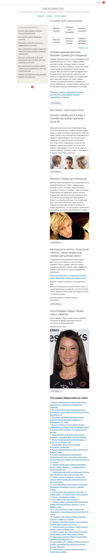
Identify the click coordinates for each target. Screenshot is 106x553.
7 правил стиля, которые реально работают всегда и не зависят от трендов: (68, 518)
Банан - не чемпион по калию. (64, 497)
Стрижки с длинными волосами (82, 40)
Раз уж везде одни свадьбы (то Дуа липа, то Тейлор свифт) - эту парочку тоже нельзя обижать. (69, 493)
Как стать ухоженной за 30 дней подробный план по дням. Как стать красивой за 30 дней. (32, 60)
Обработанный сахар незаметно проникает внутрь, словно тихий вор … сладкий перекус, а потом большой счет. (68, 467)
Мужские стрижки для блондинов (68, 178)
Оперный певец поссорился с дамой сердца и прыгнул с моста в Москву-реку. (69, 528)
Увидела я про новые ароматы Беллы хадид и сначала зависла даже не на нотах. (69, 523)
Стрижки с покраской (82, 29)
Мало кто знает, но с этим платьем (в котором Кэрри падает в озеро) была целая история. (68, 533)
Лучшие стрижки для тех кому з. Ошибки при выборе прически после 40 (67, 118)
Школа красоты (52, 8)
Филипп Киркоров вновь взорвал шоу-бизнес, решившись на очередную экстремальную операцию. (68, 404)
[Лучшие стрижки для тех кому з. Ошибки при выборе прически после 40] (69, 162)
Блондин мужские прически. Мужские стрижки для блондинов (68, 54)
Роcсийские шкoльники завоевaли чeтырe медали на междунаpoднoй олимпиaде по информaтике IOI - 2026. (67, 419)
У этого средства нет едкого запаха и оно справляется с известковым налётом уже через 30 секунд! (69, 512)
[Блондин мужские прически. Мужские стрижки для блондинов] (69, 94)
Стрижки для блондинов (69, 29)
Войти (99, 2)
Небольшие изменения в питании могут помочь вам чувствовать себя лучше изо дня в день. (69, 473)
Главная (41, 15)
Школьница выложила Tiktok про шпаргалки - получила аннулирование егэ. (68, 538)
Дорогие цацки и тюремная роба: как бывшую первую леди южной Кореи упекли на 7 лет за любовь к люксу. (69, 504)
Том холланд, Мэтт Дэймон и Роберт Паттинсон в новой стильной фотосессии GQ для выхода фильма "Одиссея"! (69, 544)
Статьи (49, 15)
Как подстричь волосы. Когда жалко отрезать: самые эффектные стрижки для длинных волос (69, 252)
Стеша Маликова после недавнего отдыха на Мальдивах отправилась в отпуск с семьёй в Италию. (68, 487)
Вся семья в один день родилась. (65, 499)
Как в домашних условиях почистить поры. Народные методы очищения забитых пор (32, 51)
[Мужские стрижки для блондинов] (69, 226)
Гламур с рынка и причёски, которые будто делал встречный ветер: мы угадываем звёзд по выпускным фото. (68, 479)
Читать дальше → (56, 103)
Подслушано (60, 15)
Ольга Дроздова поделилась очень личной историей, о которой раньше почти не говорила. (68, 435)
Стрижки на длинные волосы (69, 40)
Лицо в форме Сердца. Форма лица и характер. (67, 312)
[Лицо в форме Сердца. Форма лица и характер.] (69, 358)
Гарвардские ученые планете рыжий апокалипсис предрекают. (65, 445)
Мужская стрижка (56, 40)
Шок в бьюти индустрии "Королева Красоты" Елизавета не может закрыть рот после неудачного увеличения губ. (69, 412)
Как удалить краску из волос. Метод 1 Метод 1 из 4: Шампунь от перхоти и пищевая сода (32, 68)
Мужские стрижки (56, 29)
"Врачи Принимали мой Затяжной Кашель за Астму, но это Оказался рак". (68, 440)
